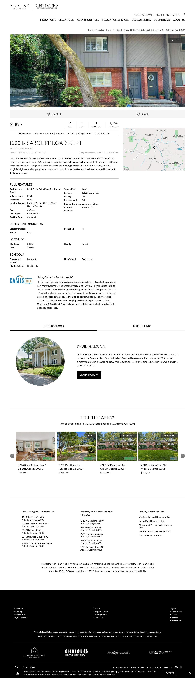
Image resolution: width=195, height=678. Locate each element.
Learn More (88, 374)
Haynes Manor (20, 617)
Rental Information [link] (44, 133)
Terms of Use (137, 667)
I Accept (169, 673)
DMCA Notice (153, 667)
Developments (141, 19)
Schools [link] (71, 133)
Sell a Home (66, 19)
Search (96, 608)
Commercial (162, 19)
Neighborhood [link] (85, 133)
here (112, 674)
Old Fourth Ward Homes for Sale (154, 531)
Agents (173, 608)
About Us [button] (179, 19)
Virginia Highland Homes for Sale (154, 517)
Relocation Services (115, 19)
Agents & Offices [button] (88, 19)
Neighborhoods (100, 611)
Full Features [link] (25, 133)
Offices (173, 614)
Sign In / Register (168, 14)
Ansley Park (19, 614)
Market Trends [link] (102, 133)
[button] (154, 149)
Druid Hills (42, 153)
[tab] (54, 326)
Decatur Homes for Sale (150, 535)
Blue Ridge (18, 611)
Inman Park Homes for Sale (152, 521)
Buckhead (18, 608)
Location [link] (60, 133)
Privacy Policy (120, 667)
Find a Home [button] (48, 19)
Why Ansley (176, 611)
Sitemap (167, 667)
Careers (174, 617)
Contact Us (175, 620)
